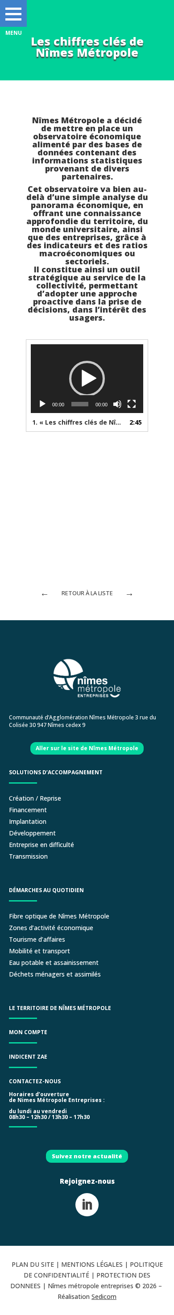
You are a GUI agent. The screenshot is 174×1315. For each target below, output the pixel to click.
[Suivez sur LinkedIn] (87, 1204)
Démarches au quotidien (46, 890)
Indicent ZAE (29, 1056)
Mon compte (28, 1032)
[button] (13, 13)
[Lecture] (42, 404)
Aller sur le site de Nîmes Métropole (87, 748)
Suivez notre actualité (87, 1156)
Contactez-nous (35, 1081)
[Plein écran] (131, 404)
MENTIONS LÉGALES (92, 1264)
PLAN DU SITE (33, 1264)
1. (78, 422)
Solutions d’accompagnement (56, 772)
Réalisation (87, 1296)
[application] (87, 378)
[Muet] (117, 404)
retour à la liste (87, 593)
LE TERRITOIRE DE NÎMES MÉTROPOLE (60, 1008)
